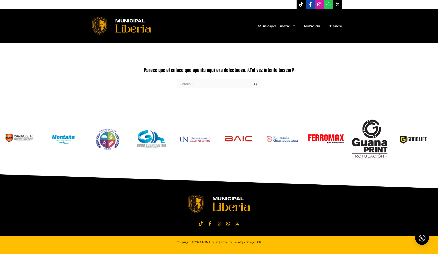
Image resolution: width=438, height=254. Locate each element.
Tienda (335, 26)
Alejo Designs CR (249, 242)
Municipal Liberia (274, 26)
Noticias (312, 26)
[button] (422, 238)
